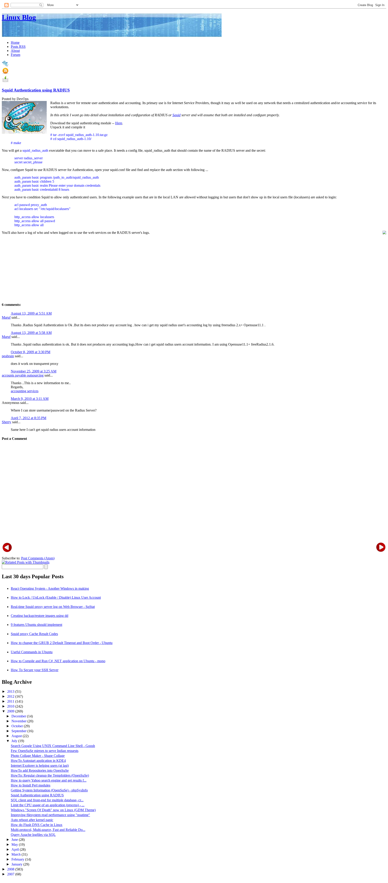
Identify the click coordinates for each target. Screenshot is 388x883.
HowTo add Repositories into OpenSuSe (40, 770)
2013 (11, 691)
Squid (176, 115)
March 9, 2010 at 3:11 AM (29, 399)
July (14, 741)
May (15, 844)
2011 (11, 701)
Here (118, 123)
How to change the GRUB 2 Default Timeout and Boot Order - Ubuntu (61, 643)
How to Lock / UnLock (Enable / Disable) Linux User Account (56, 597)
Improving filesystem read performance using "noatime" (50, 815)
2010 (11, 706)
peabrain (8, 356)
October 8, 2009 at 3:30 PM (30, 352)
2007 (11, 874)
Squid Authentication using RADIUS (36, 90)
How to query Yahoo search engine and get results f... (48, 780)
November (19, 721)
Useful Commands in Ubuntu (32, 652)
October (17, 726)
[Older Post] (380, 547)
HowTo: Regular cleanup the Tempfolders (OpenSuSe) (50, 775)
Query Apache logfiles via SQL (33, 835)
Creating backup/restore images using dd (39, 616)
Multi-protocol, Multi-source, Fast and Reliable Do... (48, 830)
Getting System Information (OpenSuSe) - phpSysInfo (49, 790)
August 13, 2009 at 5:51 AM (31, 313)
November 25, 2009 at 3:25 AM (33, 371)
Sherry (6, 422)
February (18, 859)
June (15, 839)
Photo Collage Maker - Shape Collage (38, 756)
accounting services (24, 391)
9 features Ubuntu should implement (36, 625)
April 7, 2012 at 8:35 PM (28, 418)
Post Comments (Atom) (38, 558)
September (19, 731)
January (17, 864)
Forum (15, 55)
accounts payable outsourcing (23, 375)
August (17, 736)
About (15, 51)
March (16, 854)
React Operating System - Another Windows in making (50, 588)
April (15, 849)
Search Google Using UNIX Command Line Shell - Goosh (53, 746)
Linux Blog (19, 17)
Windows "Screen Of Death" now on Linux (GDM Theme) (53, 810)
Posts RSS (18, 46)
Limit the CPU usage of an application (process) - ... (47, 805)
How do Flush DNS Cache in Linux (36, 825)
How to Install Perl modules (30, 785)
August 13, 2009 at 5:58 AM (31, 333)
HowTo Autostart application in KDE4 (38, 760)
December (19, 716)
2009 (11, 711)
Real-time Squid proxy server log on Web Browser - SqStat (53, 607)
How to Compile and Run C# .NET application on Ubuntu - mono (58, 661)
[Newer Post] (7, 547)
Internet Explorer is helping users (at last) (40, 765)
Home (15, 42)
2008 (11, 869)
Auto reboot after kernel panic (32, 820)
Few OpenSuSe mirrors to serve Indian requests (44, 751)
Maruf (6, 317)
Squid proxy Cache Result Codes (34, 634)
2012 (11, 696)
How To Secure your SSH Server (34, 670)
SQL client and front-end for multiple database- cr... (47, 800)
